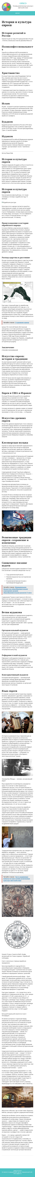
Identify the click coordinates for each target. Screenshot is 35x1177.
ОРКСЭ (23, 3)
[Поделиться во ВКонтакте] (7, 1161)
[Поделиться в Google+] (15, 1161)
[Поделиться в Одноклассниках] (11, 1161)
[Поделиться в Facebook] (3, 1161)
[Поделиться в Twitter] (19, 1161)
